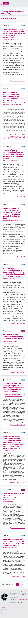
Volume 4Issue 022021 (18, 528)
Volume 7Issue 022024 (18, 81)
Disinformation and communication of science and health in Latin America (13, 337)
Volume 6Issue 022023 (18, 197)
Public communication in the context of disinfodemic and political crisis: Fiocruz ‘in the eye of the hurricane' (14, 32)
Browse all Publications (9, 18)
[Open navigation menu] (24, 3)
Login (2, 612)
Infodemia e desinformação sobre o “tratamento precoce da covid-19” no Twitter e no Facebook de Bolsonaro (14, 542)
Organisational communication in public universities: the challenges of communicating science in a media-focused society (14, 272)
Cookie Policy (4, 609)
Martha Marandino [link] (8, 500)
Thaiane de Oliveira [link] (8, 343)
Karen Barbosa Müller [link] (9, 450)
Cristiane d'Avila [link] (8, 37)
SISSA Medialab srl (22, 599)
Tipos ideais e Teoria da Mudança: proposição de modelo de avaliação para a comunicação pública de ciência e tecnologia (13, 387)
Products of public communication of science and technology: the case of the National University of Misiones (13, 154)
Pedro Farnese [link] (8, 278)
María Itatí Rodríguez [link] (10, 160)
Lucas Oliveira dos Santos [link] (11, 448)
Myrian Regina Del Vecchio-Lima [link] (12, 104)
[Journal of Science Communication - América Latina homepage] (11, 3)
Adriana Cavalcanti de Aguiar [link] (10, 39)
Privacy (3, 607)
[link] (14, 38)
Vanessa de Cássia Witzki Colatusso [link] (13, 103)
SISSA (21, 601)
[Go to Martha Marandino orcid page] (14, 499)
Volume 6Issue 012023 (18, 257)
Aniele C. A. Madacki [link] (9, 547)
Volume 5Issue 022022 (18, 425)
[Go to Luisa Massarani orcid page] (14, 341)
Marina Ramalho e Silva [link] (9, 501)
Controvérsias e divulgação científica (13, 494)
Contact (3, 611)
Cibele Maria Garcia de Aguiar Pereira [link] (14, 394)
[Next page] (25, 584)
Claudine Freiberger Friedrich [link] (12, 220)
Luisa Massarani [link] (8, 341)
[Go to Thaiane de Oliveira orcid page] (14, 343)
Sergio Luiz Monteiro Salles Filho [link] (13, 396)
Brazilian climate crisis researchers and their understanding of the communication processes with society (13, 96)
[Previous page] (12, 584)
